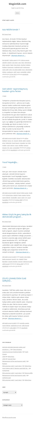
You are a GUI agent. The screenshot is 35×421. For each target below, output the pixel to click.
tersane (4, 148)
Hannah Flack (12, 359)
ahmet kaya (9, 195)
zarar (11, 148)
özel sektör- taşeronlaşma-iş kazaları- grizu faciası (15, 90)
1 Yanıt (4, 96)
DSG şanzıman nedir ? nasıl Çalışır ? (12, 366)
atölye (26, 138)
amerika (22, 323)
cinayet (16, 141)
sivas (23, 70)
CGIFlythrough (6, 378)
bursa (9, 141)
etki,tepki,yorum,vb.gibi (9, 138)
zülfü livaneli (5, 264)
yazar (18, 72)
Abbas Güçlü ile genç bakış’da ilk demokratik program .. (16, 215)
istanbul (23, 65)
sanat (19, 197)
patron (12, 145)
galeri (24, 141)
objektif (21, 259)
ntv (17, 259)
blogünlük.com (17, 3)
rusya (16, 145)
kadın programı (6, 259)
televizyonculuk (27, 261)
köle (29, 143)
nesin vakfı (5, 70)
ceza (19, 62)
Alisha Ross (11, 356)
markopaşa (26, 67)
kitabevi (4, 67)
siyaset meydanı (13, 261)
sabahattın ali (15, 325)
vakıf (14, 72)
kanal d (14, 259)
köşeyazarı (10, 67)
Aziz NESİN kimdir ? (11, 29)
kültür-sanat (13, 60)
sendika (21, 145)
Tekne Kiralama (17, 349)
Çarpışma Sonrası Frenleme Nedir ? (12, 352)
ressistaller (14, 197)
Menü (17, 13)
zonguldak (23, 72)
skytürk (20, 261)
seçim (23, 197)
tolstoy (4, 72)
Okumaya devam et (18, 55)
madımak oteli (18, 67)
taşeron (26, 145)
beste (19, 195)
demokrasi (28, 62)
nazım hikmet (6, 197)
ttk (8, 148)
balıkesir (4, 141)
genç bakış (27, 257)
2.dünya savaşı (25, 60)
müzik (30, 193)
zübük (29, 72)
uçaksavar (10, 72)
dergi (3, 65)
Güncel (19, 138)
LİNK (3, 356)
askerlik (4, 62)
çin (12, 141)
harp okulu (17, 65)
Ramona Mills (29, 373)
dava (22, 62)
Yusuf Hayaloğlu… (10, 162)
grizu (3, 143)
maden (4, 145)
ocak (8, 145)
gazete (8, 65)
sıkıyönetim (28, 70)
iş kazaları (22, 143)
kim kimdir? (5, 60)
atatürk (9, 62)
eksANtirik (25, 74)
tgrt (20, 325)
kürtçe (28, 195)
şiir (26, 197)
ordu (10, 70)
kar (27, 143)
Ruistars (4, 363)
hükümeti (8, 143)
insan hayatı (15, 143)
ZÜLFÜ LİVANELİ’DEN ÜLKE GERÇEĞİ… (14, 279)
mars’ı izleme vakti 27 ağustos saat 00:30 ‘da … (15, 368)
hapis (11, 65)
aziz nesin (15, 62)
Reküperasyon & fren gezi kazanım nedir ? (14, 361)
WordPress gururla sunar (9, 417)
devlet (20, 141)
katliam (28, 65)
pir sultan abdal (16, 70)
